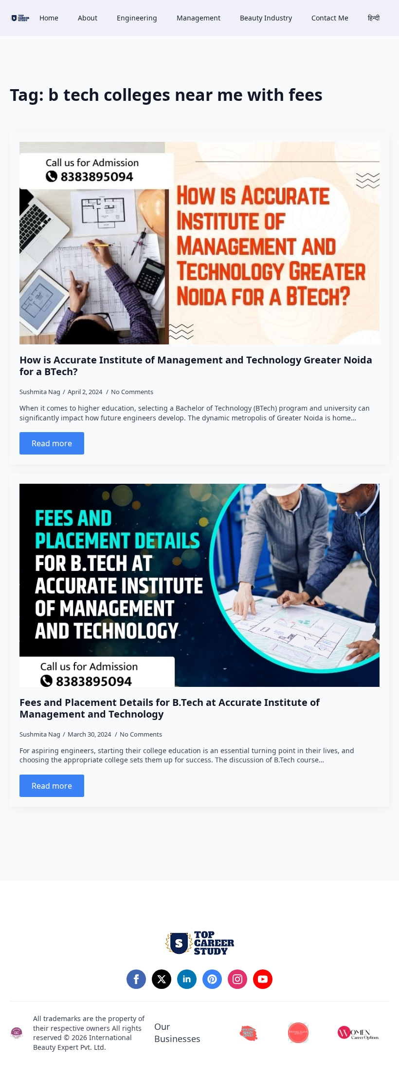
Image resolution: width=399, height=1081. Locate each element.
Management (198, 17)
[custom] (212, 979)
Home (48, 17)
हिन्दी (374, 17)
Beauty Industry (266, 17)
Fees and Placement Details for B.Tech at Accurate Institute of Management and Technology (169, 708)
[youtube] (262, 979)
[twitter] (161, 979)
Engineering (137, 17)
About (87, 17)
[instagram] (237, 979)
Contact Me (329, 17)
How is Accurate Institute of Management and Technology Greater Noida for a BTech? (195, 366)
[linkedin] (187, 979)
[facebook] (136, 979)
